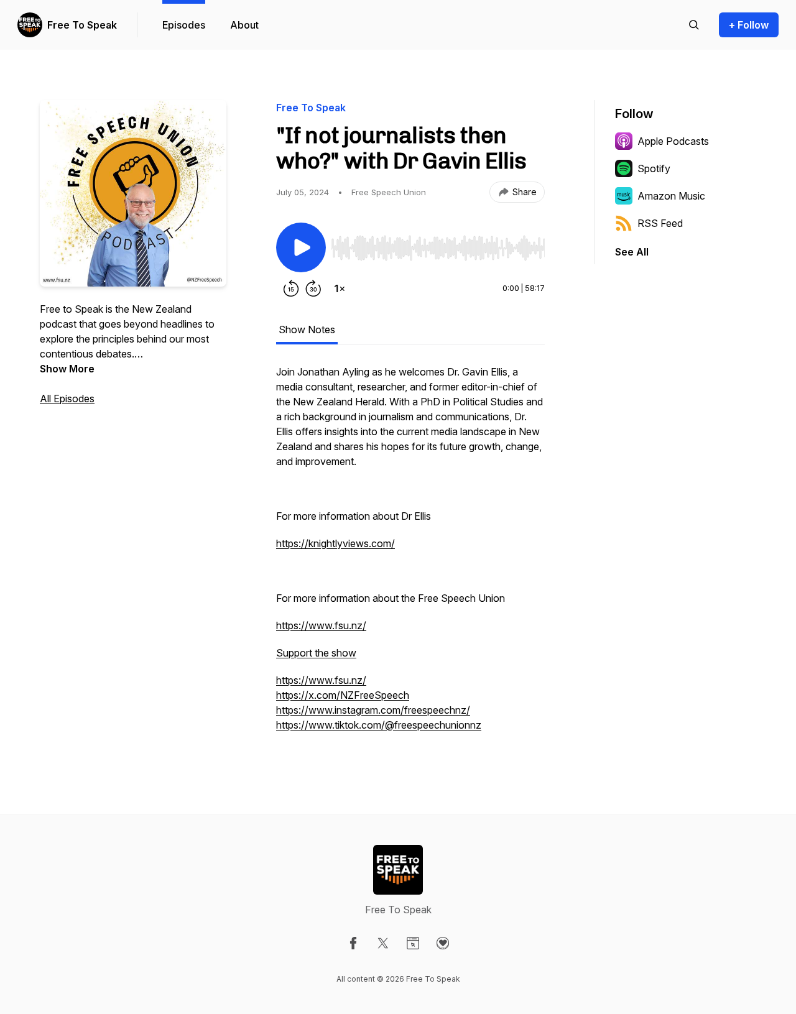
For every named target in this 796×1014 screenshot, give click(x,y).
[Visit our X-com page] (383, 943)
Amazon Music (671, 196)
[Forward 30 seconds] (313, 288)
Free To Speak (82, 25)
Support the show (316, 653)
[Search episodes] (694, 24)
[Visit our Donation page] (443, 943)
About (244, 25)
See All (632, 252)
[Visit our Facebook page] (353, 943)
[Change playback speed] (339, 288)
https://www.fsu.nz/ (321, 625)
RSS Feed (660, 223)
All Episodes (67, 398)
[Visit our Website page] (413, 943)
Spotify (653, 168)
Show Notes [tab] (307, 329)
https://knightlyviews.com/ (335, 543)
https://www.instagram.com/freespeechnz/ (373, 710)
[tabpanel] (410, 554)
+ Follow (749, 25)
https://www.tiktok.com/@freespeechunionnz (378, 725)
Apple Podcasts (673, 141)
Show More (67, 368)
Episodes (183, 25)
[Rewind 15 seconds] (291, 288)
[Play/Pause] (301, 247)
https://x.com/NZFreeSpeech (342, 695)
